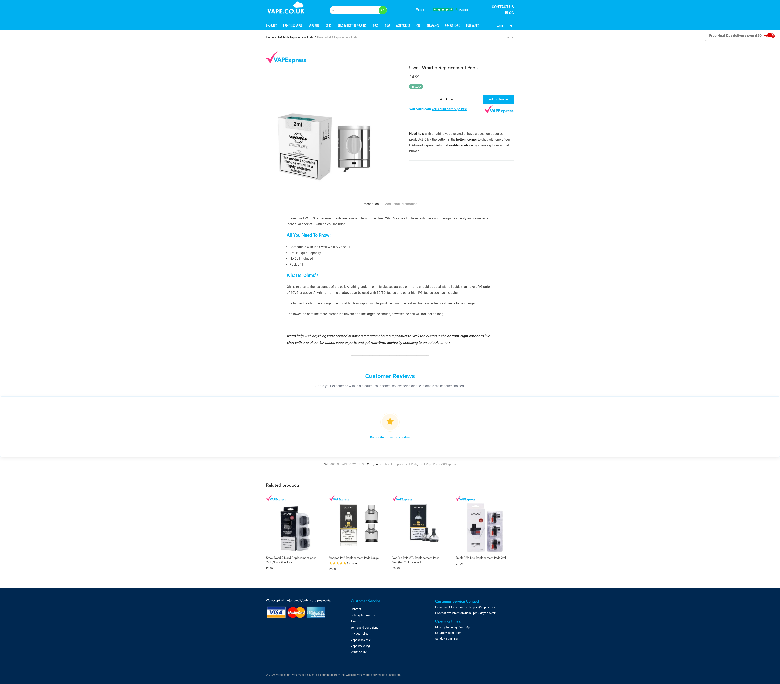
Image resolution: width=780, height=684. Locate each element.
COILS (329, 25)
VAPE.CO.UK (359, 652)
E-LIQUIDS (271, 25)
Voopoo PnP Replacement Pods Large (354, 558)
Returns (356, 621)
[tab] (371, 204)
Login (500, 25)
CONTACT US (503, 7)
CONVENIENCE (452, 25)
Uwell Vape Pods (429, 464)
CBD (418, 25)
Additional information (401, 204)
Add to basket (499, 99)
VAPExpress (448, 464)
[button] (383, 10)
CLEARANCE (433, 25)
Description (371, 204)
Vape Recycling (360, 646)
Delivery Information (363, 615)
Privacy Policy (359, 633)
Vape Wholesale (361, 640)
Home (270, 37)
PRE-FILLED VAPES (292, 25)
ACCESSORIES (403, 25)
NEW (387, 25)
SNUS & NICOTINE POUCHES (352, 25)
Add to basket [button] (273, 568)
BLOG (509, 13)
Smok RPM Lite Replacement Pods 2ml (481, 558)
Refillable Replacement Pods (295, 37)
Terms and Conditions (364, 627)
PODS (375, 25)
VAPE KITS (314, 25)
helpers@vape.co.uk (482, 607)
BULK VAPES (472, 25)
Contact (356, 609)
